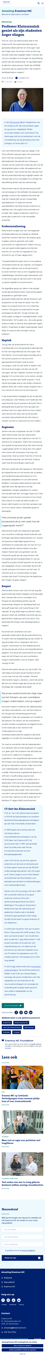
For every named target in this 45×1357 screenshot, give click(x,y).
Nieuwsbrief (9, 1282)
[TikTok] (13, 1300)
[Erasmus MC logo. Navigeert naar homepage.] (6, 3)
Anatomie (7, 1023)
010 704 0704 (10, 1332)
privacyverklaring (28, 1250)
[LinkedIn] (30, 1012)
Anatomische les (21, 1023)
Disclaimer (12, 1304)
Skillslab (6, 1032)
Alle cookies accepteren (22, 1345)
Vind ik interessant (11, 1006)
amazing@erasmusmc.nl (15, 1328)
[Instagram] (21, 1012)
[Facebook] (16, 1012)
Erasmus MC (9, 1287)
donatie (8, 1048)
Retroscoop (14, 122)
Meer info (22, 1354)
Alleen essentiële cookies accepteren (22, 1350)
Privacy (21, 1304)
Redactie (8, 1278)
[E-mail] (26, 1012)
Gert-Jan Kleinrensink (12, 1027)
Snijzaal (17, 1032)
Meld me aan (10, 1258)
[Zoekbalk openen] (39, 3)
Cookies (4, 1304)
